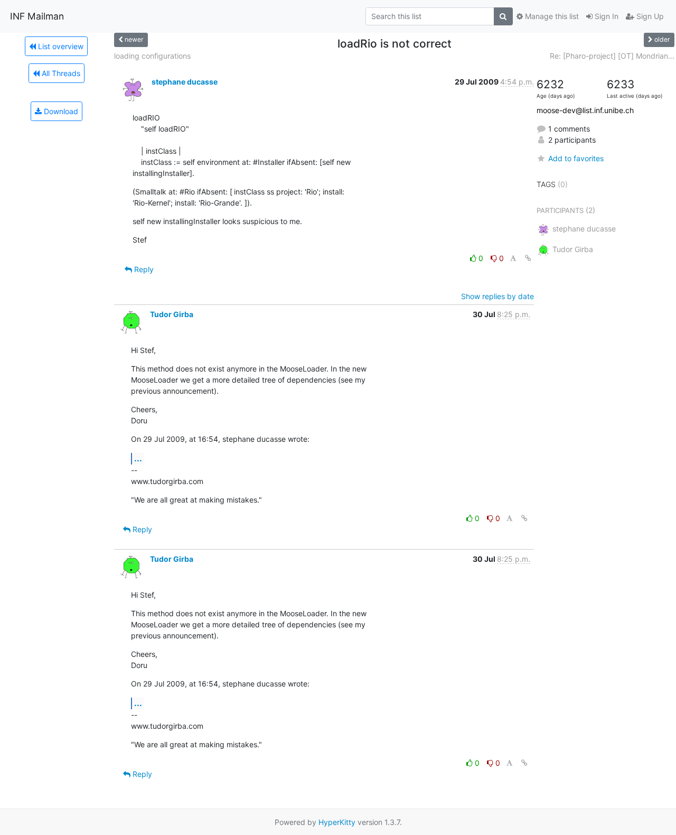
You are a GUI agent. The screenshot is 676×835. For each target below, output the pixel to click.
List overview (59, 46)
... (138, 458)
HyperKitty (336, 822)
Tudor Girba (171, 314)
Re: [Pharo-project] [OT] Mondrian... (612, 55)
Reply (143, 269)
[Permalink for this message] (528, 258)
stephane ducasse (185, 81)
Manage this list (551, 16)
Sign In (605, 16)
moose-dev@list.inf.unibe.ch (585, 110)
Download (60, 111)
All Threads (60, 73)
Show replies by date (497, 296)
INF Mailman (37, 16)
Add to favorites (576, 158)
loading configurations (152, 55)
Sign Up (649, 16)
